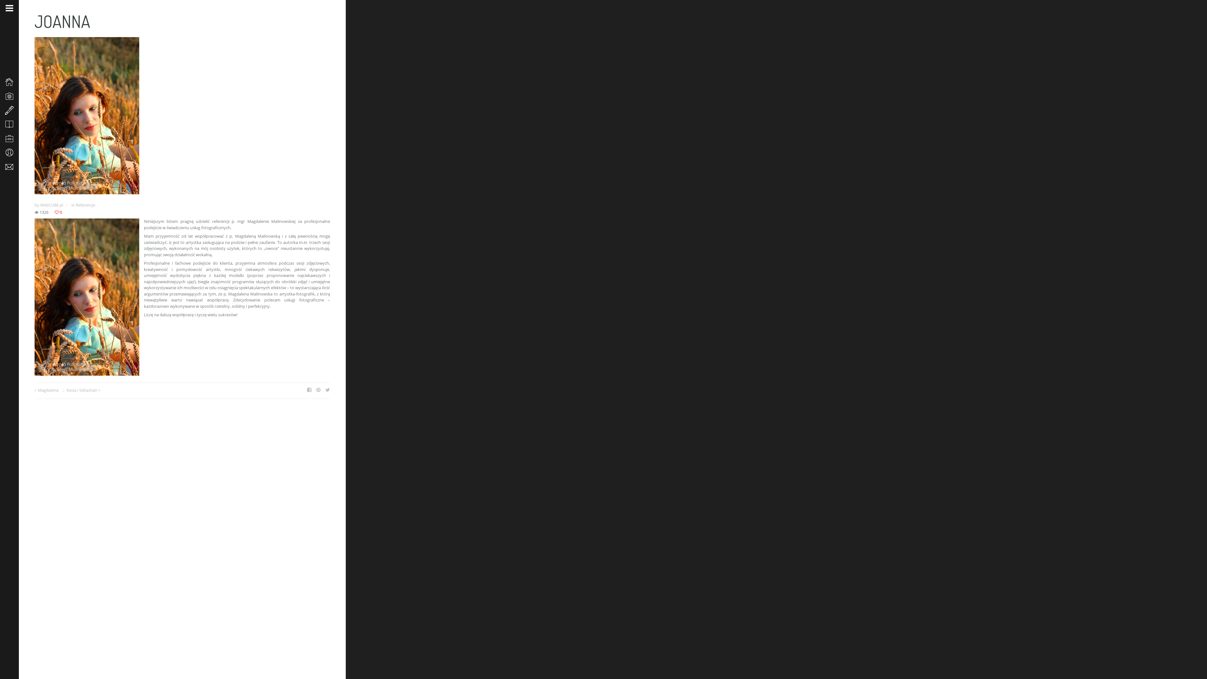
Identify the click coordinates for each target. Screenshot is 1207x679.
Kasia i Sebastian (82, 390)
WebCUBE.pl (51, 205)
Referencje (85, 205)
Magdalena (48, 390)
